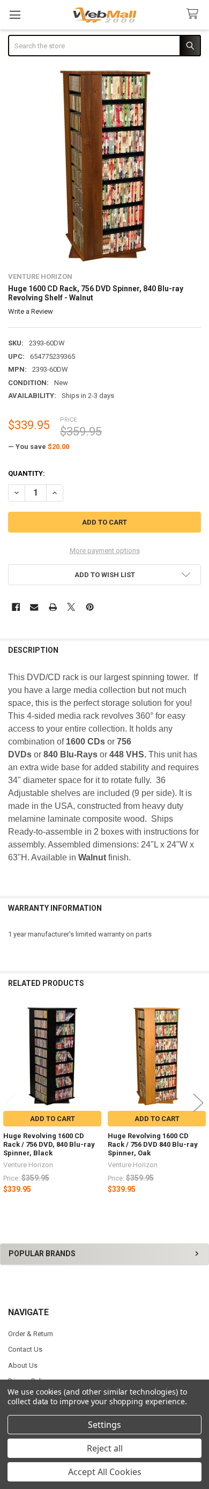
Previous (10, 1102)
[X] (71, 607)
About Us (23, 1365)
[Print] (53, 607)
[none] (104, 165)
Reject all (105, 1448)
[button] (104, 574)
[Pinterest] (90, 607)
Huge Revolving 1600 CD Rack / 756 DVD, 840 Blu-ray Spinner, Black (49, 1145)
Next (198, 1102)
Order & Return (30, 1334)
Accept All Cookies (104, 1472)
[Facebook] (16, 607)
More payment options (105, 551)
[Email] (34, 607)
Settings (104, 1425)
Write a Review (30, 311)
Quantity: (26, 473)
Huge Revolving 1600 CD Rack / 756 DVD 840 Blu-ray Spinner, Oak (153, 1145)
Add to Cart (52, 1119)
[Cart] (194, 14)
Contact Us (25, 1349)
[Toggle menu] (14, 15)
